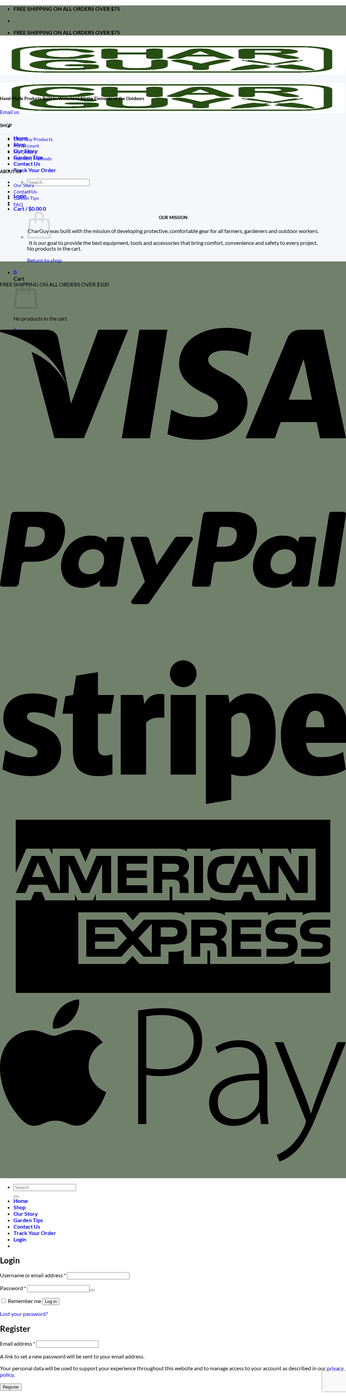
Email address (17, 1343)
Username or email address (33, 1275)
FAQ (18, 204)
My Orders (25, 152)
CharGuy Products (33, 139)
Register (11, 1387)
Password (13, 1288)
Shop (20, 1207)
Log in (51, 1301)
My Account (26, 145)
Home (21, 1200)
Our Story (24, 185)
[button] (30, 208)
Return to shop (44, 260)
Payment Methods (33, 158)
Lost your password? (24, 1313)
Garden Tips (26, 198)
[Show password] (92, 1290)
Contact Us (27, 163)
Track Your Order (35, 170)
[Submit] (16, 1196)
